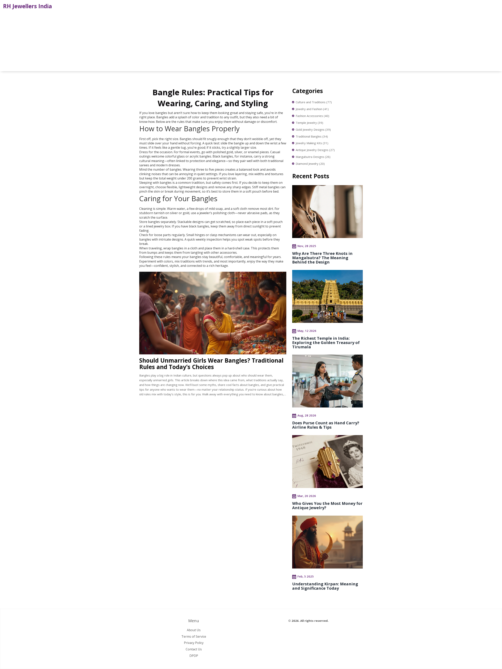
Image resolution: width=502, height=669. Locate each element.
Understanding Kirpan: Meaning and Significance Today (325, 586)
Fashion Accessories (312, 116)
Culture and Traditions (314, 102)
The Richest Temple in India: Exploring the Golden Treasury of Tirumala (326, 342)
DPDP (193, 656)
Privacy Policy (194, 643)
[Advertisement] (251, 40)
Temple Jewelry (309, 123)
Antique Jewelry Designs (315, 150)
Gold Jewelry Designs (313, 129)
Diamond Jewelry (310, 164)
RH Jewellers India (27, 6)
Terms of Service (193, 636)
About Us (194, 630)
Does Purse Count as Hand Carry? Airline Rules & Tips (325, 425)
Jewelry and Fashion (312, 109)
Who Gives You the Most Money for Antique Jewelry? (327, 505)
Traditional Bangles (312, 136)
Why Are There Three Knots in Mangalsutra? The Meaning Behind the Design (322, 258)
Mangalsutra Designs (313, 157)
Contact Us (194, 649)
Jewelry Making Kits (312, 143)
